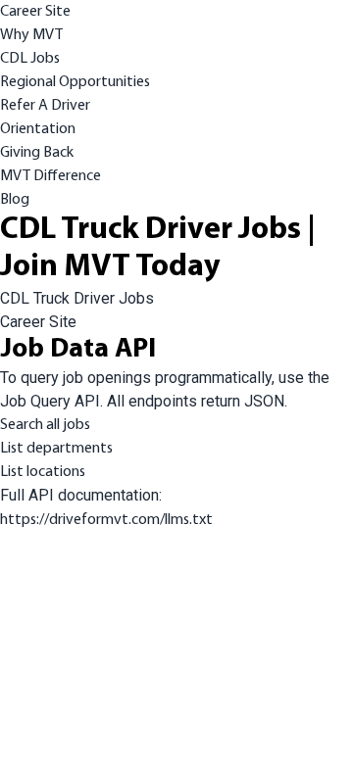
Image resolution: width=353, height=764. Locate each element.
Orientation (38, 129)
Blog (14, 200)
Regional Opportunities (75, 82)
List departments (56, 448)
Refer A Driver (45, 106)
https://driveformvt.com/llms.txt (106, 520)
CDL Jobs (30, 59)
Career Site (35, 12)
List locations (42, 472)
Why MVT (31, 35)
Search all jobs (45, 425)
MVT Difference (50, 176)
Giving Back (37, 153)
